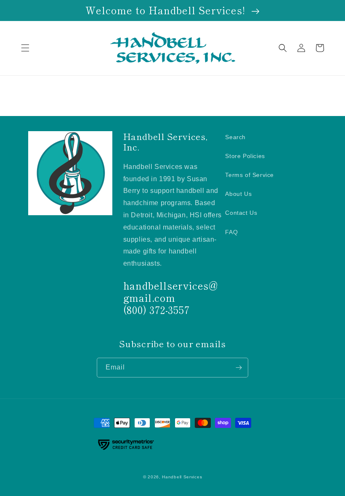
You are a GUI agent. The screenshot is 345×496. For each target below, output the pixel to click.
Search (235, 137)
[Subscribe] (238, 367)
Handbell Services (182, 477)
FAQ (231, 232)
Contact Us (241, 212)
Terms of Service (249, 174)
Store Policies (245, 156)
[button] (25, 48)
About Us (238, 193)
